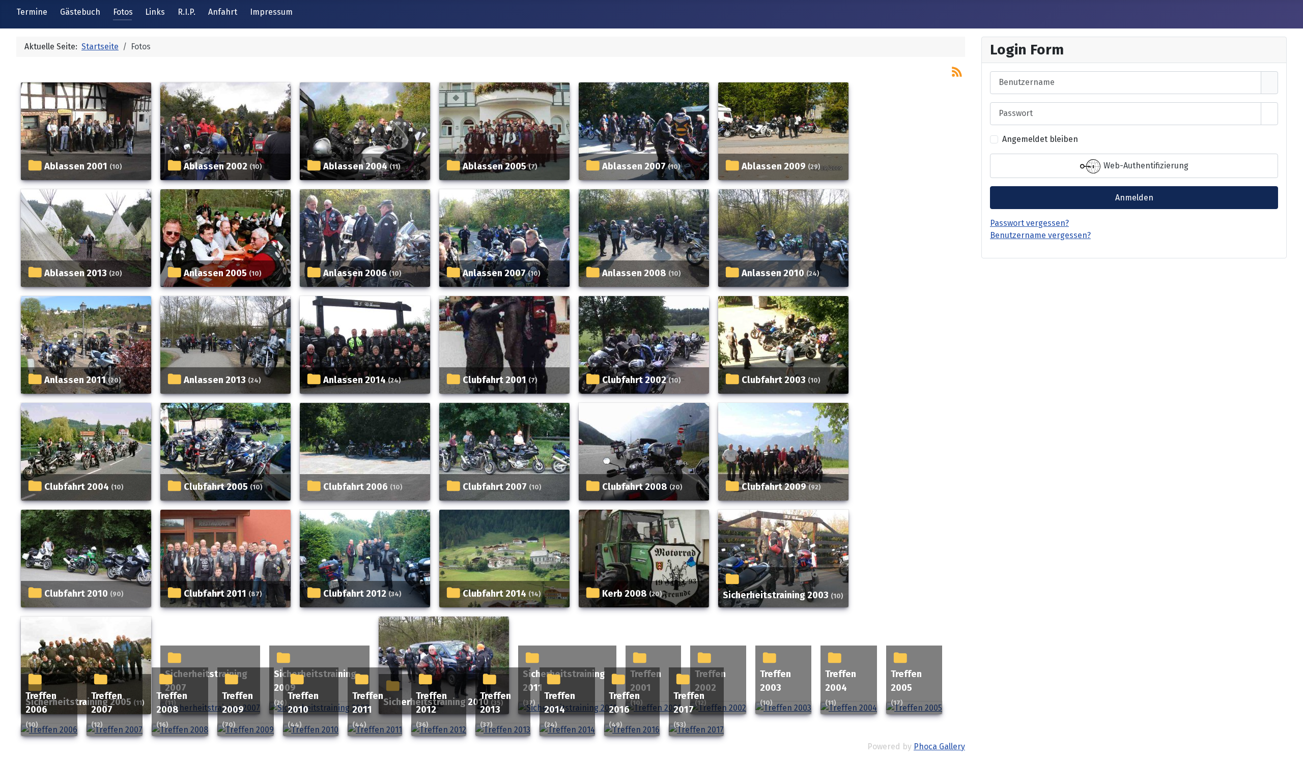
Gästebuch (80, 12)
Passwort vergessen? (1029, 223)
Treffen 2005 (906, 681)
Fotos (123, 12)
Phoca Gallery (939, 746)
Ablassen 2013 (75, 273)
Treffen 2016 (624, 703)
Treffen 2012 (431, 703)
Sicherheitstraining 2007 (206, 681)
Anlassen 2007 (494, 273)
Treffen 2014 (559, 703)
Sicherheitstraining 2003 (776, 595)
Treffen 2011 (367, 703)
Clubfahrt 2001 (494, 380)
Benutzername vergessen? (1040, 235)
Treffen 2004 (840, 681)
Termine (31, 12)
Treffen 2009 (237, 703)
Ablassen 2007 (634, 166)
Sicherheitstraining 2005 (78, 702)
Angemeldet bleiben (1040, 139)
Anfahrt (222, 12)
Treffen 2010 (303, 703)
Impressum (271, 12)
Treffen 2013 (495, 703)
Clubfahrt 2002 (634, 380)
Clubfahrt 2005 (216, 486)
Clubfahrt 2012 (354, 593)
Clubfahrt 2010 (76, 593)
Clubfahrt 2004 (76, 486)
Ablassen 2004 (355, 166)
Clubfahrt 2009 (774, 486)
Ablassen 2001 (75, 166)
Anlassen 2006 (355, 273)
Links (155, 12)
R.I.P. (186, 12)
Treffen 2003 (775, 681)
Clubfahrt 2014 (494, 593)
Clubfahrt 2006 (355, 486)
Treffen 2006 (40, 703)
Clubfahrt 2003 (774, 380)
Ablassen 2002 (215, 166)
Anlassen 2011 (75, 380)
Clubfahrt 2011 (215, 593)
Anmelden (1134, 197)
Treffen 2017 (688, 703)
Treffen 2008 (171, 703)
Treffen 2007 (106, 703)
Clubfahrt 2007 (495, 486)
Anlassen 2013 (215, 380)
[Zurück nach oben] (1290, 748)
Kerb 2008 (624, 593)
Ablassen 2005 (494, 166)
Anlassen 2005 (215, 273)
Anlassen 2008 (634, 273)
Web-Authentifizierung (1144, 165)
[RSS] (957, 71)
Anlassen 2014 (354, 380)
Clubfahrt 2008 (634, 486)
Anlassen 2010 (773, 273)
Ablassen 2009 (774, 166)
